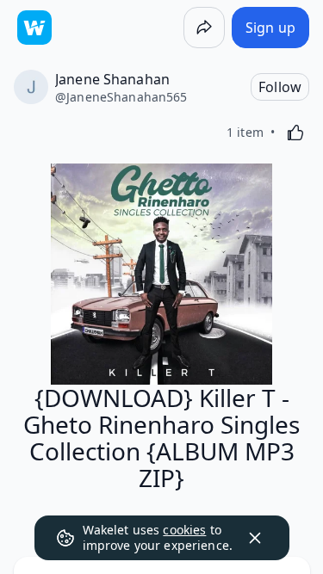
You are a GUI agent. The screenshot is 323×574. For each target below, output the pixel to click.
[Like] (295, 132)
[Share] (204, 27)
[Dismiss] (255, 538)
